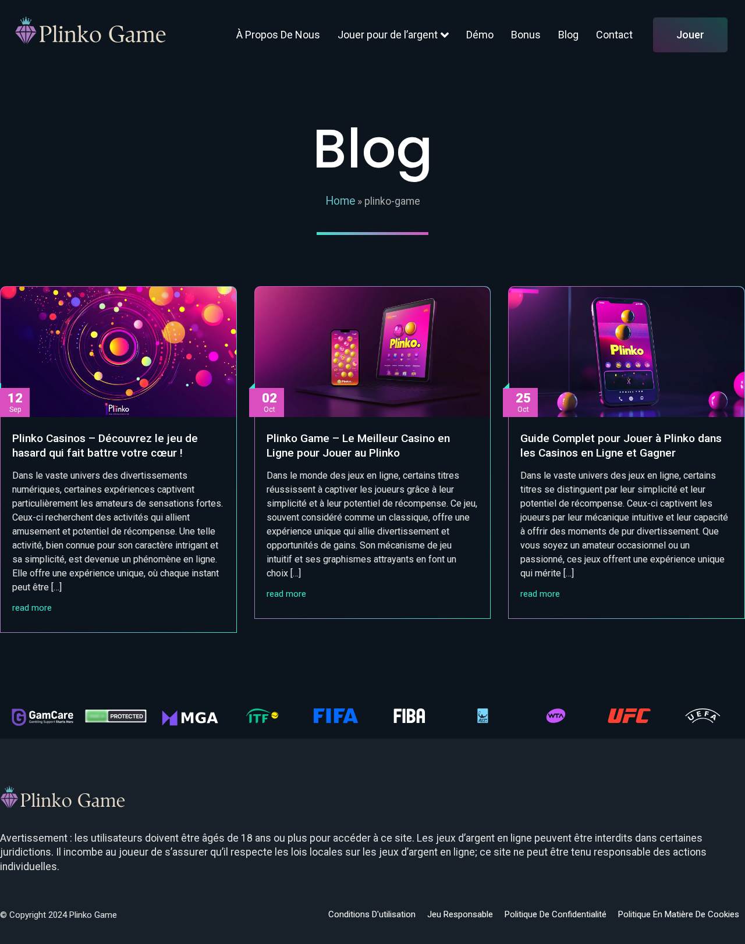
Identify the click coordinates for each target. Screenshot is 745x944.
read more (32, 608)
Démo (480, 35)
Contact (614, 35)
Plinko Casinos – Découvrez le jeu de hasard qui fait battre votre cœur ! (105, 445)
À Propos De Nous (278, 35)
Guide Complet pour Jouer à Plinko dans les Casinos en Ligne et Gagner (621, 445)
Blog (568, 35)
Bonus (526, 35)
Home (340, 201)
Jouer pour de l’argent (388, 35)
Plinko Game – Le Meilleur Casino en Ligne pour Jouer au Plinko (358, 445)
